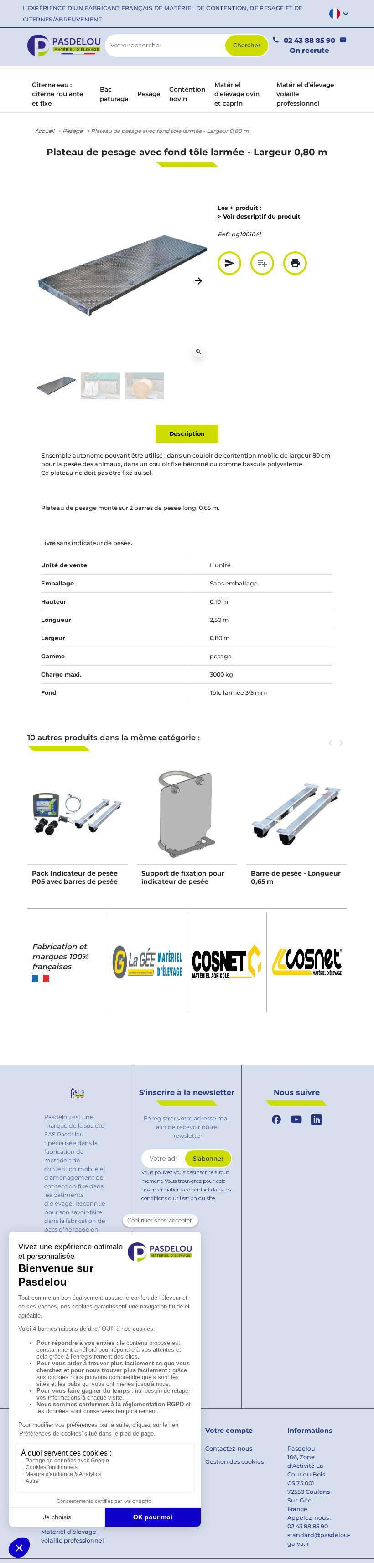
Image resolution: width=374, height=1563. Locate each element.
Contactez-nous (228, 1448)
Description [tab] (187, 433)
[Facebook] (276, 1119)
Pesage (72, 130)
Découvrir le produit (77, 823)
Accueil (44, 130)
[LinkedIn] (316, 1119)
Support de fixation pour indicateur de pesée (182, 877)
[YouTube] (296, 1119)
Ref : (224, 234)
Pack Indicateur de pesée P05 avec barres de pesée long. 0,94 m (75, 881)
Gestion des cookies (234, 1461)
